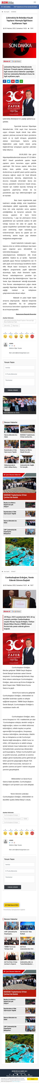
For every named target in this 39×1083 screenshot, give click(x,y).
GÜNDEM (13, 11)
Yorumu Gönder (13, 390)
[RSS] (25, 1074)
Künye (8, 1076)
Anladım (32, 1079)
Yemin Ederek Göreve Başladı (12, 819)
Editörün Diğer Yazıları (15, 348)
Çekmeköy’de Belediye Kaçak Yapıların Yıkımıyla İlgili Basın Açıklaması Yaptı (19, 321)
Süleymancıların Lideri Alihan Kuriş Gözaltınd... (10, 467)
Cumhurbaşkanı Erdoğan (11, 815)
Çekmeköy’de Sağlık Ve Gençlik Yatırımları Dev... (27, 467)
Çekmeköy (7, 325)
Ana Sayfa (6, 11)
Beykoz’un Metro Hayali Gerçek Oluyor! (26, 452)
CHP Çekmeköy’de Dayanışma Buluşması (10, 934)
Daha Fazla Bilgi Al (16, 1081)
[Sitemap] (29, 1074)
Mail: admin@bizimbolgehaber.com (19, 353)
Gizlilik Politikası (15, 1076)
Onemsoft (22, 1073)
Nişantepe (15, 325)
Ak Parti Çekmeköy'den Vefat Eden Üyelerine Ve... (27, 949)
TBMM (25, 819)
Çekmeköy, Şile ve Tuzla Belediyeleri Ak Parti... (27, 964)
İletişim (30, 1076)
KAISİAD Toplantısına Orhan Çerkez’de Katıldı (27, 437)
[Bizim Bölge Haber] (7, 2)
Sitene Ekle (24, 1076)
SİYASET (13, 571)
